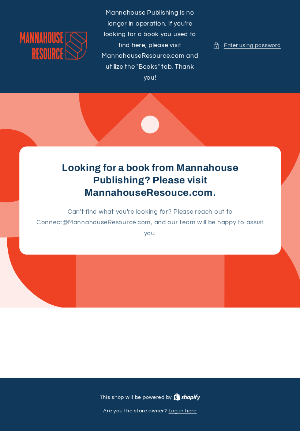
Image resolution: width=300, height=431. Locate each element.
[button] (247, 45)
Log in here (183, 410)
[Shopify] (186, 397)
